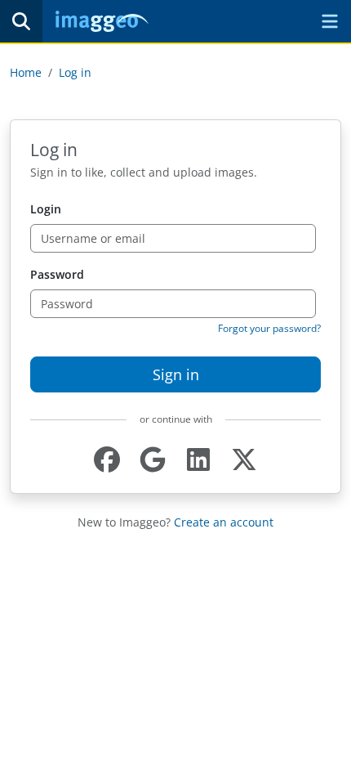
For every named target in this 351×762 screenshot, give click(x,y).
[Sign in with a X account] (244, 459)
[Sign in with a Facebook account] (107, 459)
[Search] (21, 21)
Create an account (223, 522)
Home (26, 72)
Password (57, 274)
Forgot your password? (269, 328)
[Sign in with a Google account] (153, 459)
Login (45, 209)
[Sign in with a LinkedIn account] (198, 459)
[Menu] (330, 21)
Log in (75, 72)
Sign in (176, 374)
